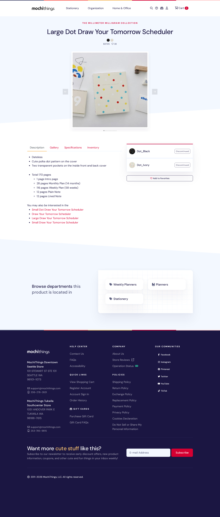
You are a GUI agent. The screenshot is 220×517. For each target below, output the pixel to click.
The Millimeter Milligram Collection (110, 23)
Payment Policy (121, 406)
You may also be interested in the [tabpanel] (66, 189)
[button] (110, 90)
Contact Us (77, 354)
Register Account (80, 388)
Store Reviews (121, 360)
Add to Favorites (160, 178)
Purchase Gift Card (81, 416)
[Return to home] (43, 8)
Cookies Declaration (124, 418)
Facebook (166, 354)
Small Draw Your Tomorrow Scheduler (55, 222)
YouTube (166, 383)
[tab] (105, 130)
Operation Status (123, 366)
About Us (118, 354)
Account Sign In (79, 394)
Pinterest (166, 369)
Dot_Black (143, 151)
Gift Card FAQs (79, 422)
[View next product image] (154, 92)
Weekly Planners (124, 284)
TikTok (165, 390)
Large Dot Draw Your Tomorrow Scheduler (110, 31)
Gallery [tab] (54, 147)
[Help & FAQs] (156, 8)
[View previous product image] (65, 92)
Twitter (165, 376)
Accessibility (77, 366)
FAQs (73, 360)
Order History (78, 400)
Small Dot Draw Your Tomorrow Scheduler (58, 209)
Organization (96, 8)
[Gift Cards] (161, 8)
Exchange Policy (122, 394)
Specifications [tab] (73, 147)
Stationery (72, 8)
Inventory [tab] (93, 147)
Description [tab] (37, 147)
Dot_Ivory (143, 165)
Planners (162, 284)
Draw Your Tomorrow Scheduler (51, 214)
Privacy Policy (120, 412)
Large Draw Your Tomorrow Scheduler (55, 218)
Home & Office (122, 8)
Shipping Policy (121, 382)
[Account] (166, 8)
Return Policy (120, 388)
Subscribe (184, 452)
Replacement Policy (124, 400)
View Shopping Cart (82, 382)
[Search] (151, 8)
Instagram (166, 361)
